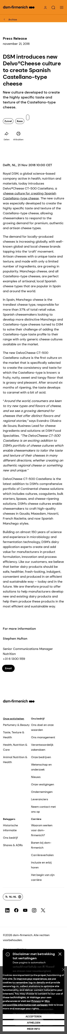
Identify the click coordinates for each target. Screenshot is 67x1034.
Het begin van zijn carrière (42, 877)
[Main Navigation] (61, 7)
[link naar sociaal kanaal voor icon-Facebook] (16, 910)
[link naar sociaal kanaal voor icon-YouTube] (25, 910)
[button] (53, 7)
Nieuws (36, 777)
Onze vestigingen (42, 784)
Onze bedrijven (41, 757)
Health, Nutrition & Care (15, 747)
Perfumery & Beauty (16, 725)
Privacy (36, 1001)
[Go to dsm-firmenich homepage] (19, 7)
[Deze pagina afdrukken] (18, 133)
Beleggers (9, 819)
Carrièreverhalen (42, 855)
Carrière (36, 819)
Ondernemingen (42, 792)
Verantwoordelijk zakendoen (42, 747)
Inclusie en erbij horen (41, 865)
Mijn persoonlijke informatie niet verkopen (26, 1002)
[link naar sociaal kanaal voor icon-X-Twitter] (43, 910)
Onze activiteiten (13, 718)
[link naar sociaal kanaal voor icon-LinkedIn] (7, 910)
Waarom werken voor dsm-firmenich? (41, 830)
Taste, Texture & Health (13, 734)
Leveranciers (39, 799)
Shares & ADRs (13, 845)
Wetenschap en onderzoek (41, 767)
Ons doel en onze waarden (42, 727)
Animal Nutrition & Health (15, 759)
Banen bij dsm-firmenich (41, 845)
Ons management (43, 737)
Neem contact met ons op (43, 809)
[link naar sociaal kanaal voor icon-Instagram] (34, 910)
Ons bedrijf (37, 718)
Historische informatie (10, 827)
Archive (12, 19)
